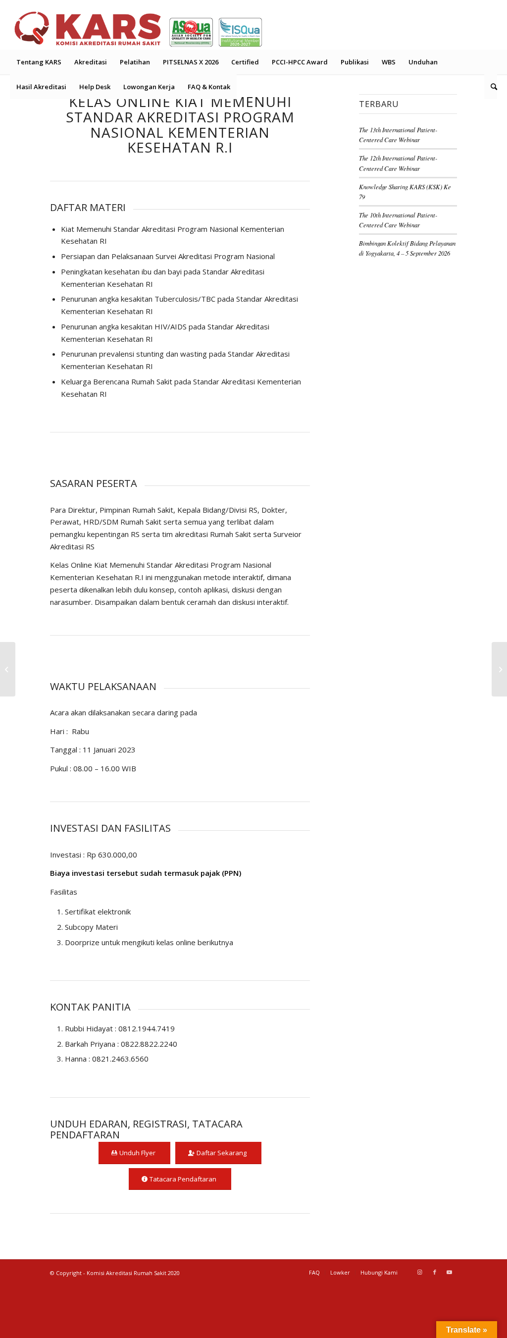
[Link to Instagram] (419, 1272)
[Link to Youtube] (449, 1272)
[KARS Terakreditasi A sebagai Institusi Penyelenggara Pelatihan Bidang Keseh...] (7, 669)
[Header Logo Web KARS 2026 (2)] (138, 27)
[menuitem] (39, 62)
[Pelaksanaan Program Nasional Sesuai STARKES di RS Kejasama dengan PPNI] (499, 669)
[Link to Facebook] (434, 1272)
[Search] (490, 86)
